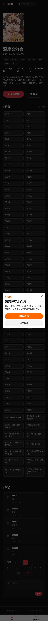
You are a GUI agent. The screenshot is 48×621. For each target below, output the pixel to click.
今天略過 (24, 323)
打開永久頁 (24, 316)
